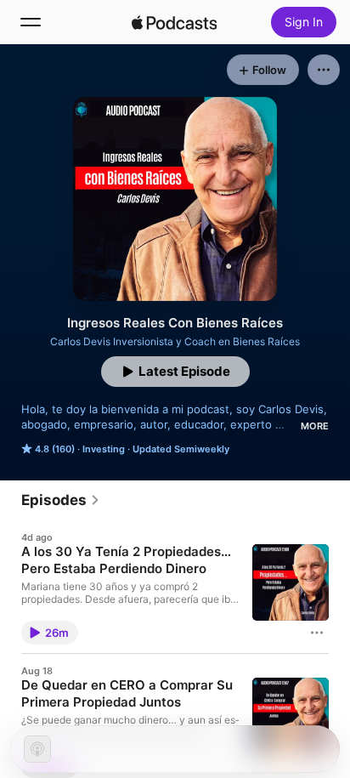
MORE (315, 426)
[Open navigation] (30, 22)
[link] (60, 500)
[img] (174, 22)
